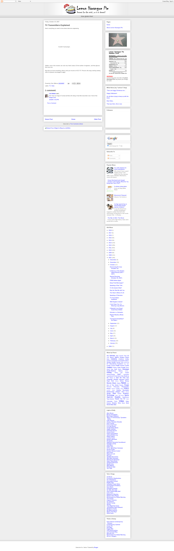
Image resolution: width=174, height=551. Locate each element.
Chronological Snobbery (113, 485)
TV (50, 86)
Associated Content (112, 481)
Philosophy (116, 386)
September (113, 323)
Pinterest (113, 388)
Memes (117, 381)
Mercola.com (110, 533)
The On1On (110, 498)
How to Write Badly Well (113, 491)
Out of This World (112, 385)
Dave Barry (110, 487)
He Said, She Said (112, 490)
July (111, 328)
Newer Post (49, 119)
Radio (113, 390)
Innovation (126, 374)
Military (122, 381)
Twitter (127, 399)
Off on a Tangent (111, 536)
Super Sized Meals (112, 461)
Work (127, 403)
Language (109, 379)
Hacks (119, 369)
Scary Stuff (111, 393)
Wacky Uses (110, 464)
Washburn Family (112, 509)
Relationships (110, 391)
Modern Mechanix (112, 439)
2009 (110, 252)
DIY (108, 363)
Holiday (109, 372)
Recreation (126, 390)
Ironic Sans (110, 493)
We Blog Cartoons (112, 510)
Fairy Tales (126, 363)
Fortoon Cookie (124, 365)
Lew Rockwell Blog (112, 532)
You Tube (109, 468)
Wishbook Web (111, 467)
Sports (127, 395)
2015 (110, 237)
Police (122, 388)
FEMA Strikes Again (115, 280)
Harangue (125, 369)
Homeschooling (111, 374)
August (112, 326)
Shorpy (109, 504)
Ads (108, 355)
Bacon (112, 357)
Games (115, 367)
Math (112, 381)
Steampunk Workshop (113, 459)
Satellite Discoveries (112, 456)
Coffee (127, 359)
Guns (108, 369)
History (121, 371)
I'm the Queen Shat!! (116, 288)
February (113, 340)
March (112, 338)
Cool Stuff (121, 360)
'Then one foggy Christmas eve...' (116, 90)
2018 (110, 230)
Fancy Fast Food (111, 425)
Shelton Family (111, 503)
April (111, 336)
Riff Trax (109, 455)
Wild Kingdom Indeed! (116, 301)
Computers (114, 360)
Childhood (121, 359)
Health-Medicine (111, 371)
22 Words (109, 477)
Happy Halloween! (112, 93)
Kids (128, 377)
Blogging (122, 357)
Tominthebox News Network (115, 507)
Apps (117, 355)
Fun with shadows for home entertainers (120, 168)
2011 (110, 247)
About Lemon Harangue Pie (115, 27)
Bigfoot (117, 357)
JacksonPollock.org (112, 435)
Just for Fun (120, 378)
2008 (110, 255)
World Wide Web (111, 404)
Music (114, 383)
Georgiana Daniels (112, 488)
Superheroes (125, 397)
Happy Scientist (111, 429)
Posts (110, 155)
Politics (126, 388)
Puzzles (108, 390)
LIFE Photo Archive (112, 530)
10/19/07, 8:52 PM (54, 99)
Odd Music (110, 445)
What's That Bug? (112, 511)
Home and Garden (122, 372)
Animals (112, 355)
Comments (112, 158)
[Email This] (73, 83)
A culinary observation (120, 186)
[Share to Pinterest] (80, 83)
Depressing (126, 362)
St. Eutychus (110, 501)
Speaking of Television (116, 295)
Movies (109, 383)
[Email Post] (68, 83)
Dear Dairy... (110, 101)
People (126, 385)
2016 (110, 235)
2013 (110, 242)
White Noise (121, 403)
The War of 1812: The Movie (116, 218)
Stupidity (118, 397)
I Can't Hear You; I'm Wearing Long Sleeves (117, 304)
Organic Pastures (112, 500)
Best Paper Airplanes (113, 416)
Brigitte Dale (110, 482)
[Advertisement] (73, 111)
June (111, 331)
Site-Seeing (121, 395)
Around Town (123, 355)
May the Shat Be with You (117, 290)
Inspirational (110, 376)
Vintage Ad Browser (112, 462)
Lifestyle (115, 379)
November (113, 262)
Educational (112, 363)
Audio (108, 357)
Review (127, 391)
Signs (116, 395)
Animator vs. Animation (116, 312)
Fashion (113, 365)
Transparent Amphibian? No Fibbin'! (117, 319)
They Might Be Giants (113, 506)
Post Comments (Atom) (76, 124)
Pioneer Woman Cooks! (113, 451)
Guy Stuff (114, 369)
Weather (114, 403)
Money (127, 381)
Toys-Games (110, 399)
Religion (118, 391)
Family (108, 365)
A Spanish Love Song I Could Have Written (116, 309)
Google (123, 367)
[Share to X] (76, 83)
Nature (119, 383)
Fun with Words (111, 426)
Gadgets (109, 367)
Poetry (118, 388)
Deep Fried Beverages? (117, 283)
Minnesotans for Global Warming (116, 497)
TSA (121, 399)
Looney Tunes (111, 438)
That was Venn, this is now (114, 104)
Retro (123, 391)
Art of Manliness (111, 479)
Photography (125, 386)
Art (128, 355)
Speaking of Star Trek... (116, 285)
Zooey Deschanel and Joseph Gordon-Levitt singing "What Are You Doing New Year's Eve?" (118, 181)
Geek (119, 367)
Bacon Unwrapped (112, 414)
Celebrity (114, 359)
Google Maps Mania (112, 427)
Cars (108, 359)
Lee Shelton (52, 93)
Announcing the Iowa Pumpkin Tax (116, 267)
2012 (110, 245)
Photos (109, 388)
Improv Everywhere (112, 433)
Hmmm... (127, 370)
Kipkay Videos (111, 436)
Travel (117, 399)
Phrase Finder (111, 449)
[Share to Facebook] (78, 83)
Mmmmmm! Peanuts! (120, 195)
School (119, 393)
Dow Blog (109, 527)
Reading (118, 390)
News (123, 383)
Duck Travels (110, 423)
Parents (121, 385)
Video (52, 86)
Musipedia (110, 440)
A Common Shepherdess (114, 478)
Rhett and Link (111, 454)
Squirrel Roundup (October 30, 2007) (116, 277)
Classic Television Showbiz (114, 422)
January (112, 343)
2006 (110, 346)
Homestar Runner (112, 430)
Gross (127, 367)
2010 (110, 250)
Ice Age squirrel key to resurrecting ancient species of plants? (120, 205)
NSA (128, 383)
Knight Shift (110, 529)
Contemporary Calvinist (113, 524)
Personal (109, 386)
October (112, 264)
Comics (109, 360)
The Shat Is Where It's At (117, 292)
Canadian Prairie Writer (113, 484)
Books (127, 357)
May (111, 333)
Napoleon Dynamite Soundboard (116, 442)
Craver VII (109, 526)
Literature (121, 379)
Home (73, 119)
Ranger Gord (52, 97)
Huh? (119, 374)
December (113, 259)
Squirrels (110, 397)
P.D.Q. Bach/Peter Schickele (115, 448)
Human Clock (110, 432)
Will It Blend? (110, 465)
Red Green (110, 452)
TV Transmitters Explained (114, 298)
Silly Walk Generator (112, 458)
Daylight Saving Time (117, 362)
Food (117, 365)
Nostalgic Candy (111, 443)
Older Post (97, 119)
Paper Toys (110, 446)
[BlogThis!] (74, 83)
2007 (110, 257)
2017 (110, 233)
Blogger (96, 547)
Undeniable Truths (112, 401)
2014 (110, 240)
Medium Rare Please (113, 495)
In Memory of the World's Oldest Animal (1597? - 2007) (117, 272)
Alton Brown (110, 413)
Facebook (120, 363)
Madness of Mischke (112, 494)
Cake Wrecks (110, 420)
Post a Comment (51, 103)
